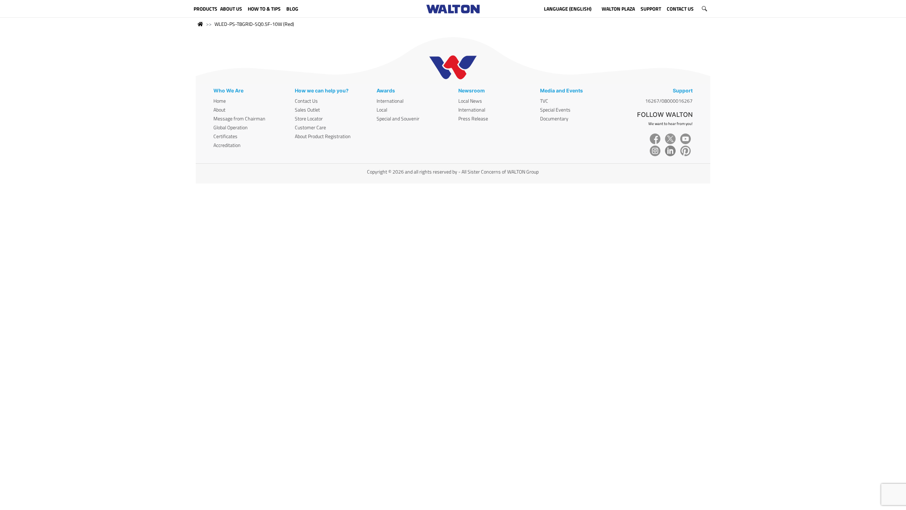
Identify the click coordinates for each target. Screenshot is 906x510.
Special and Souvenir (398, 118)
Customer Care (310, 127)
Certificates (225, 136)
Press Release (473, 118)
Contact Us (306, 100)
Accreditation (227, 145)
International (390, 100)
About (219, 109)
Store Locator (309, 118)
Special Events (555, 109)
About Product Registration (323, 136)
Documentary (554, 118)
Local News (470, 100)
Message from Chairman (239, 118)
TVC (544, 100)
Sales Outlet (307, 109)
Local (382, 109)
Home (219, 100)
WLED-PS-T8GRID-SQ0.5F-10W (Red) (254, 24)
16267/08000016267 (669, 100)
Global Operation (230, 127)
